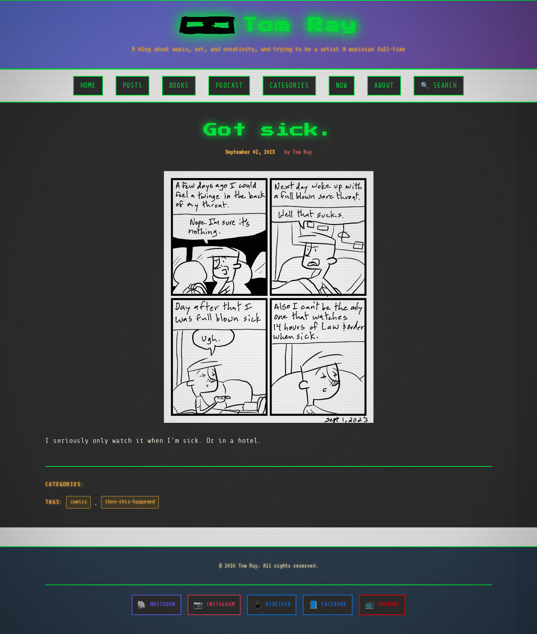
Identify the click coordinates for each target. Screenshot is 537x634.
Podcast (229, 85)
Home (88, 85)
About (384, 85)
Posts (132, 85)
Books (179, 85)
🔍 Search (439, 85)
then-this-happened (130, 502)
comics (78, 502)
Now (342, 85)
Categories (289, 85)
